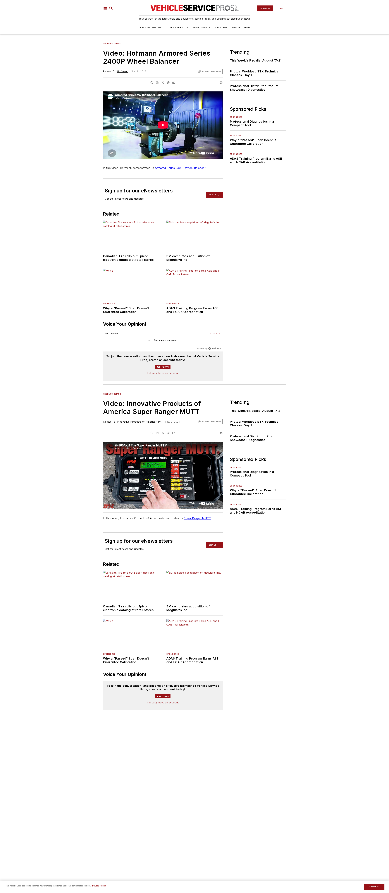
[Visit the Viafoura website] (214, 348)
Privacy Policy (99, 886)
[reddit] (168, 82)
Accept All (374, 887)
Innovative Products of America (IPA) (140, 421)
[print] (221, 82)
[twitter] (162, 82)
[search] (111, 8)
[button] (105, 8)
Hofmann (122, 71)
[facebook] (151, 82)
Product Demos (112, 44)
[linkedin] (157, 82)
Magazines (221, 27)
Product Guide (241, 27)
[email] (173, 82)
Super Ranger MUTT (197, 518)
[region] (163, 341)
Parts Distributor (150, 27)
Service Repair (201, 27)
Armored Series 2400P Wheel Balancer (180, 168)
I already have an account (163, 373)
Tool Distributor (177, 27)
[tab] (112, 333)
